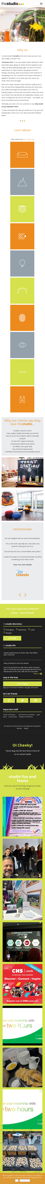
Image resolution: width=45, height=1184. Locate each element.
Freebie (22, 684)
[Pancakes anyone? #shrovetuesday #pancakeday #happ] (22, 1067)
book (12, 638)
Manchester (22, 630)
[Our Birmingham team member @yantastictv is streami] (22, 816)
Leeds (32, 630)
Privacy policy (24, 1180)
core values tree (29, 139)
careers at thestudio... (9, 714)
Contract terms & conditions (26, 714)
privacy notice (13, 717)
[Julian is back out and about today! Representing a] (22, 900)
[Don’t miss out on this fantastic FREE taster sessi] (22, 1109)
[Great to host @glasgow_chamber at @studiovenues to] (22, 858)
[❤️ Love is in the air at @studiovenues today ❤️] (22, 1151)
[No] (42, 1178)
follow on (36, 674)
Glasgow (9, 633)
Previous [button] (20, 595)
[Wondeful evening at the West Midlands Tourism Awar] (22, 942)
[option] (22, 557)
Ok (17, 1180)
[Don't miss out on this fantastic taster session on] (22, 1026)
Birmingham (10, 630)
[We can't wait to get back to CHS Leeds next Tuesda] (22, 984)
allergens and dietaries (26, 717)
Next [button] (25, 595)
